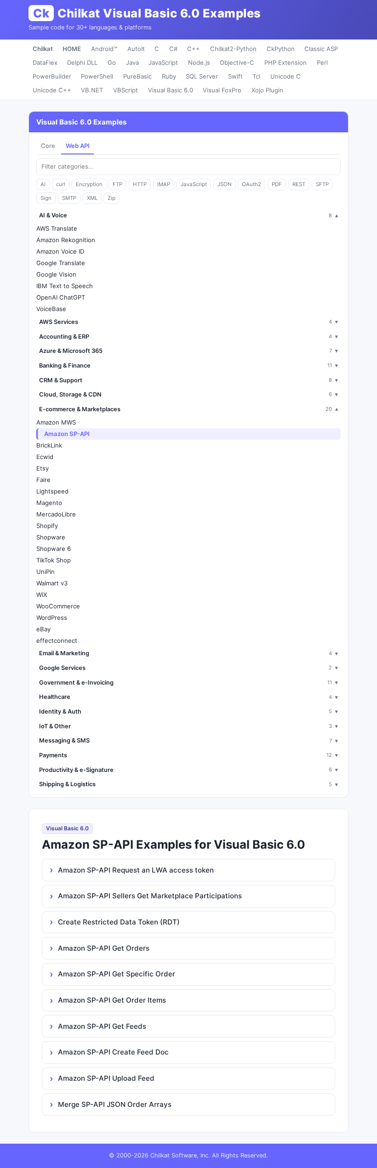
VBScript (125, 90)
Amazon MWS (56, 422)
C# (173, 48)
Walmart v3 (52, 583)
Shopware (50, 537)
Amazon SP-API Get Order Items (112, 1000)
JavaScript (163, 62)
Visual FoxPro (222, 90)
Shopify (47, 525)
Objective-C (237, 62)
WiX (41, 594)
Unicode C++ (52, 90)
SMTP (69, 198)
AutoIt (136, 48)
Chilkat (43, 48)
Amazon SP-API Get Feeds (102, 1026)
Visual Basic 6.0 (170, 90)
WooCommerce (58, 606)
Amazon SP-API (67, 433)
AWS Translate (56, 228)
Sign (45, 198)
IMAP (163, 184)
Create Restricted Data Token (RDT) (119, 922)
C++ (193, 48)
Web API (78, 145)
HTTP (140, 184)
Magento (49, 502)
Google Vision (56, 274)
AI (43, 184)
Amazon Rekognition (65, 240)
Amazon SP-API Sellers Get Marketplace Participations (150, 895)
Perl (322, 62)
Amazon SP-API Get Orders (103, 948)
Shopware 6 (53, 548)
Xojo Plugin (267, 90)
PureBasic (137, 76)
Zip (111, 198)
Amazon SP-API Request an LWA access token (136, 870)
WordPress (51, 617)
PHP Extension (285, 62)
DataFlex (45, 62)
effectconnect (56, 640)
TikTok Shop (53, 560)
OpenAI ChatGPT (60, 297)
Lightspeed (52, 491)
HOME (72, 48)
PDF (277, 184)
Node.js (199, 62)
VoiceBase (51, 308)
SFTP (322, 184)
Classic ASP (321, 48)
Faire (43, 479)
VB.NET (92, 90)
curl (60, 184)
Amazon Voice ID (60, 251)
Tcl (256, 76)
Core (48, 145)
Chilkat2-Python (233, 48)
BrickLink (49, 445)
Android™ (104, 48)
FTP (117, 184)
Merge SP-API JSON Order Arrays (114, 1104)
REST (298, 184)
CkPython (281, 48)
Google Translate (60, 262)
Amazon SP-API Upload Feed (106, 1078)
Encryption (89, 184)
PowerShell (97, 76)
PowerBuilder (52, 76)
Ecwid (44, 456)
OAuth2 (251, 184)
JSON (224, 184)
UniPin (45, 571)
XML (92, 198)
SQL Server (202, 76)
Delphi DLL (82, 62)
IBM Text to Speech (64, 285)
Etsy (42, 468)
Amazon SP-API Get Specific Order (116, 974)
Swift (235, 76)
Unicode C (285, 76)
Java (132, 62)
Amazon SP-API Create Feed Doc (113, 1052)
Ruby (169, 76)
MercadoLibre (56, 514)
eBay (43, 629)
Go (112, 62)
